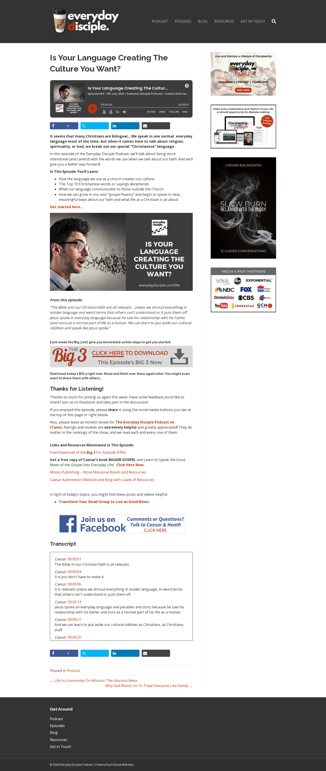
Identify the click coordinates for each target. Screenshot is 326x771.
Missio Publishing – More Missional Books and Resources (98, 472)
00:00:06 (74, 584)
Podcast (160, 21)
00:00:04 (74, 571)
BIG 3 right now (90, 374)
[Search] (272, 21)
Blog (203, 21)
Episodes (183, 21)
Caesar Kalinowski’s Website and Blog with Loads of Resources (102, 479)
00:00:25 (74, 637)
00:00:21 (74, 619)
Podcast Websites (122, 765)
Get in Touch (253, 21)
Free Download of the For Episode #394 (87, 452)
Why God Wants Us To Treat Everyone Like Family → (149, 685)
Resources (224, 21)
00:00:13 (74, 601)
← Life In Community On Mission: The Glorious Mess (93, 680)
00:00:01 (74, 559)
